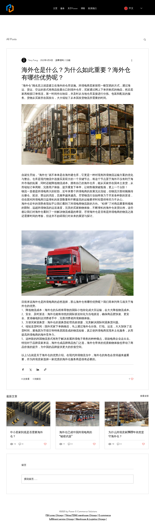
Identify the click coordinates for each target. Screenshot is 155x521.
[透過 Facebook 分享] (22, 369)
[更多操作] (132, 60)
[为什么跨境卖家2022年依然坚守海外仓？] (126, 414)
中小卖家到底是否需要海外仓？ (26, 434)
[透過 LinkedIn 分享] (37, 369)
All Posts (11, 39)
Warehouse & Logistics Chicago (91, 519)
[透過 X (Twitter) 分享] (30, 369)
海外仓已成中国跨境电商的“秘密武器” (75, 434)
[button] (144, 39)
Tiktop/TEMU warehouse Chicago (81, 515)
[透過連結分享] (45, 369)
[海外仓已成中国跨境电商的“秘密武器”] (77, 414)
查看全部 (144, 396)
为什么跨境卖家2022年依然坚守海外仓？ (126, 434)
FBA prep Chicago (54, 515)
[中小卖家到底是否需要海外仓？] (28, 414)
